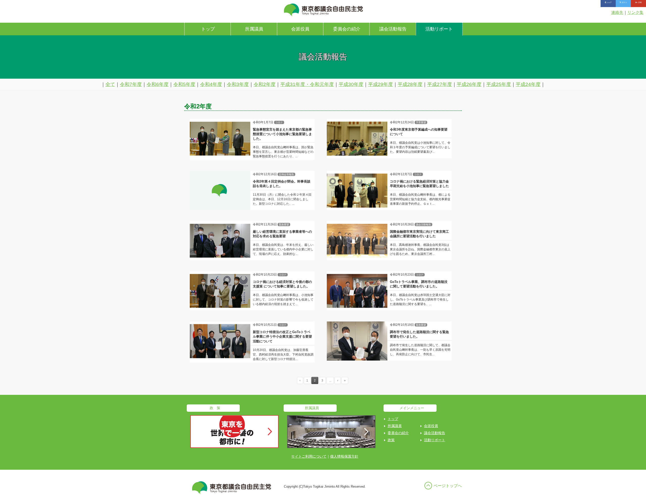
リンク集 (635, 12)
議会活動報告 (393, 29)
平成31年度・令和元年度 (307, 84)
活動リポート (439, 29)
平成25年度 (498, 84)
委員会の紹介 (346, 29)
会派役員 (300, 29)
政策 (391, 440)
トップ (208, 29)
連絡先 (617, 12)
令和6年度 (158, 84)
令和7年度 (131, 84)
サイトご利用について (309, 456)
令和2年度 (265, 84)
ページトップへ (448, 486)
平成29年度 (380, 84)
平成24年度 (528, 84)
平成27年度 (439, 84)
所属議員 (254, 29)
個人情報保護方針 (344, 456)
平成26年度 (469, 84)
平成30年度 (351, 84)
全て (110, 84)
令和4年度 (211, 84)
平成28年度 (410, 84)
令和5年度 (184, 84)
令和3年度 (238, 84)
